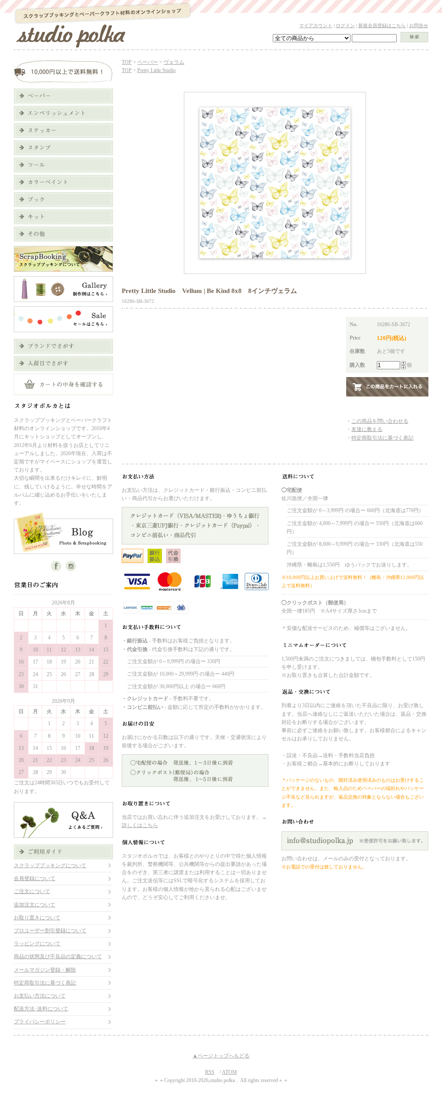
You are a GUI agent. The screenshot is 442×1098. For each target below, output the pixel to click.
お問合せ (418, 25)
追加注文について (34, 905)
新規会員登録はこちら (382, 25)
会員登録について (34, 878)
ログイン (345, 25)
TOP (127, 62)
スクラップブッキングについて (50, 865)
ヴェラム (174, 62)
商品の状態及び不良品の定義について (58, 956)
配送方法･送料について (41, 1009)
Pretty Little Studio (156, 70)
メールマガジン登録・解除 (45, 970)
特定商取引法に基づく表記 (45, 983)
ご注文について (32, 891)
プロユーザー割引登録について (50, 931)
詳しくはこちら (140, 825)
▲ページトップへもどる (221, 1056)
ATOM (229, 1072)
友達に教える (366, 429)
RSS (210, 1072)
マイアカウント (315, 25)
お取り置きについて (37, 918)
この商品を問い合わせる (379, 421)
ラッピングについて (37, 944)
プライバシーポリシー (40, 1022)
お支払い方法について (40, 996)
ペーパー (147, 62)
